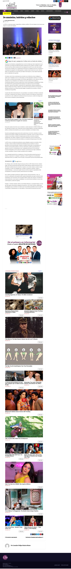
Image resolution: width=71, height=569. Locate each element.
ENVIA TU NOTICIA (7, 13)
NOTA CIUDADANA (58, 10)
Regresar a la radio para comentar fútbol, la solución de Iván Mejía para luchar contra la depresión (54, 125)
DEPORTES (27, 10)
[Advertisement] (24, 217)
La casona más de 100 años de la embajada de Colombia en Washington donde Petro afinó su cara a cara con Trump (53, 133)
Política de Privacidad (64, 565)
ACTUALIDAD (16, 10)
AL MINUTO (9, 10)
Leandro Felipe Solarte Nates (10, 20)
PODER (21, 10)
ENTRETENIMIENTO (49, 10)
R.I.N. (13, 13)
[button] (65, 12)
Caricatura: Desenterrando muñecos (34, 537)
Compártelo (18, 57)
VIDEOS (37, 10)
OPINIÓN (32, 10)
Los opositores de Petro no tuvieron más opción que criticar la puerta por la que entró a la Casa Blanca (54, 110)
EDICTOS (42, 10)
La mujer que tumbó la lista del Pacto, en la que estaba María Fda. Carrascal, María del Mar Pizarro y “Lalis (54, 104)
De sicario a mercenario (11, 537)
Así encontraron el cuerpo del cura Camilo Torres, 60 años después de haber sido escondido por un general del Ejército (54, 118)
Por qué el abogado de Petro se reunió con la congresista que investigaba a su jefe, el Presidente (54, 96)
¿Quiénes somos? (57, 565)
